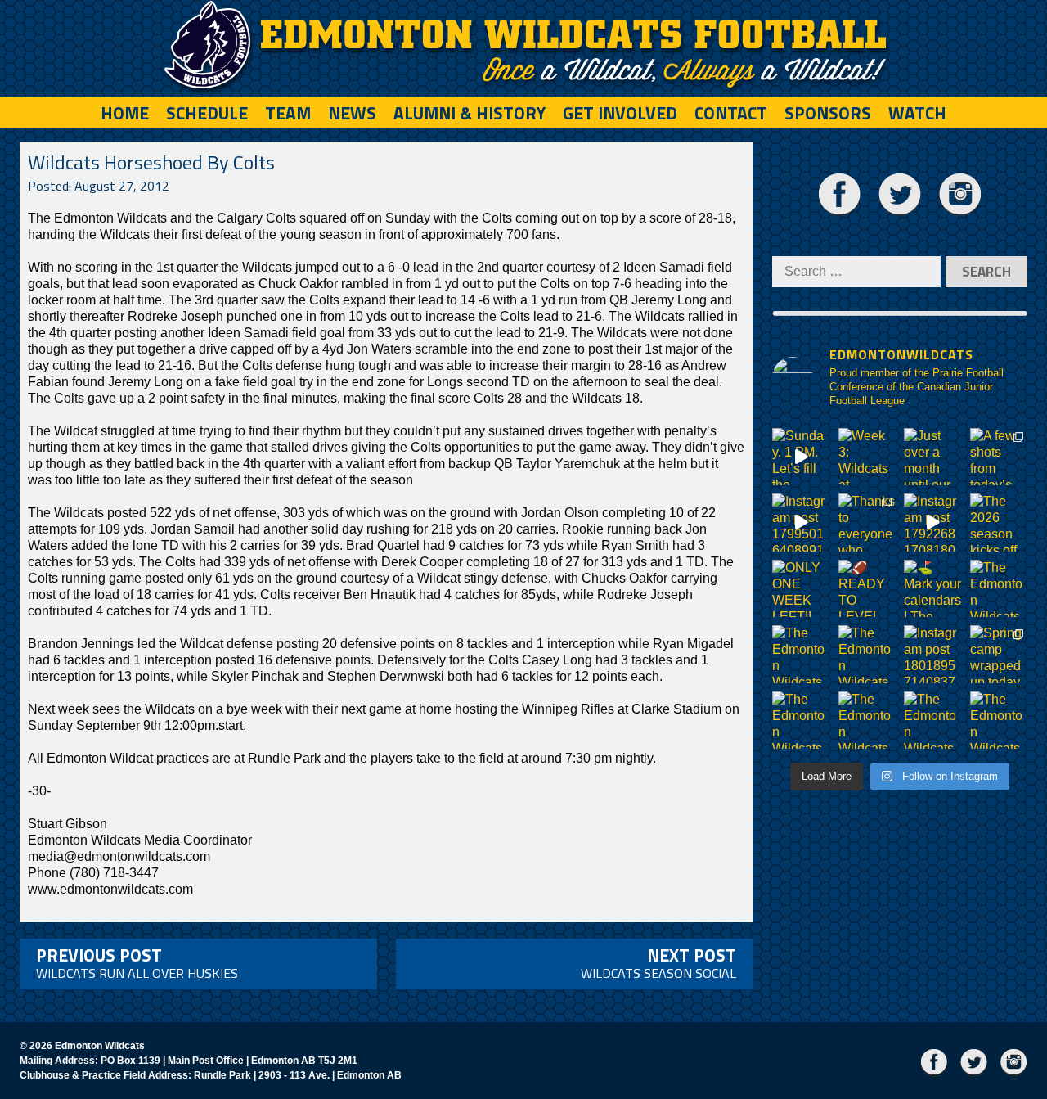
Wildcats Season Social (658, 962)
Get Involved (620, 113)
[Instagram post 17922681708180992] (933, 522)
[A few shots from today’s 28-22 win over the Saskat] (999, 457)
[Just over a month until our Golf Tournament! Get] (933, 457)
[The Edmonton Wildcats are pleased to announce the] (999, 589)
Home (125, 113)
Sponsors (827, 113)
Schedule (207, 113)
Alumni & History (469, 113)
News (352, 113)
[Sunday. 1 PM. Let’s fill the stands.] (801, 457)
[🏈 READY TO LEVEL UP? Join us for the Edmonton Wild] (867, 589)
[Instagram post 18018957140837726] (933, 654)
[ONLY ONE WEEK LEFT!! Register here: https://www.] (801, 589)
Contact (730, 113)
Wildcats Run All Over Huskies (137, 962)
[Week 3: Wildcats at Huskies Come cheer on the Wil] (867, 457)
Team (288, 113)
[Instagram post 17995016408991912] (801, 522)
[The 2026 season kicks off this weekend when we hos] (999, 522)
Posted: (98, 186)
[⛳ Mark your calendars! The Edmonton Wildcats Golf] (933, 589)
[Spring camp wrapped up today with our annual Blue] (999, 654)
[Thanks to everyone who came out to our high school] (867, 522)
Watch (917, 113)
